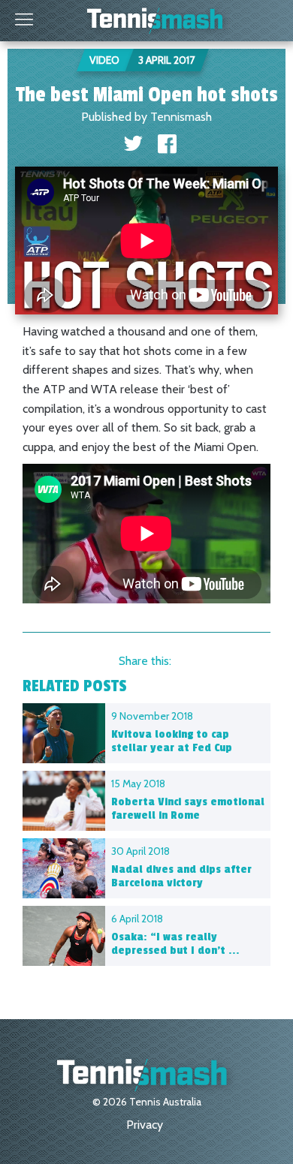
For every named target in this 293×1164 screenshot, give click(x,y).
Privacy (144, 1124)
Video (104, 60)
